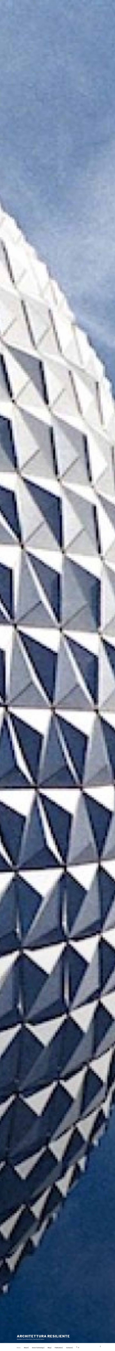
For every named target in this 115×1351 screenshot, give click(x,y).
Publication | (59, 1347)
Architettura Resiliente (43, 1336)
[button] (100, 1346)
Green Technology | (38, 1347)
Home (18, 1347)
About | (26, 1347)
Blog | (49, 1347)
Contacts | (69, 1347)
